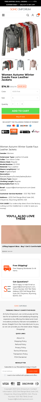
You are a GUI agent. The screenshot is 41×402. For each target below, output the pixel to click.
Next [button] (37, 65)
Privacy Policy (20, 348)
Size (3, 98)
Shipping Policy (20, 341)
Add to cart (20, 110)
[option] (20, 38)
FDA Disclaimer (20, 357)
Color (4, 91)
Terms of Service (20, 351)
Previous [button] (4, 65)
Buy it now (20, 117)
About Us (20, 338)
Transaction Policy (20, 354)
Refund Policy (20, 344)
